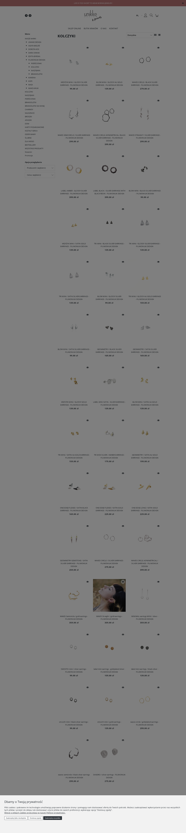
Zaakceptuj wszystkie (52, 818)
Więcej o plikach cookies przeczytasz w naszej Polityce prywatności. (34, 812)
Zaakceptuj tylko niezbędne (16, 818)
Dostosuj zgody (35, 818)
